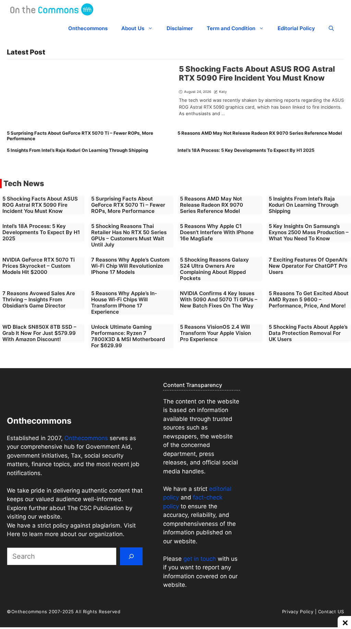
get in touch (200, 558)
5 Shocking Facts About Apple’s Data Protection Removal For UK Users (308, 333)
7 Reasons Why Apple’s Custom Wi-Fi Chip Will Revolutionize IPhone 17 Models (130, 265)
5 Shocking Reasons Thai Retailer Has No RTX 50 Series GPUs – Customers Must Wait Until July (129, 235)
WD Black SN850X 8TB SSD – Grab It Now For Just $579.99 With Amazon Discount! (39, 333)
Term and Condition (231, 28)
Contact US (331, 611)
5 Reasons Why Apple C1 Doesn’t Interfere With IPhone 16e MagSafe (217, 232)
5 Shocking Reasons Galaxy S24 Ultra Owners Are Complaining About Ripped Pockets (214, 268)
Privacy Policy (297, 611)
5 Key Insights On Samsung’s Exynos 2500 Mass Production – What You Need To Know (309, 232)
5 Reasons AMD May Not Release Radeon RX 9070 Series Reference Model (260, 133)
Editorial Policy (296, 28)
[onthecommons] (51, 9)
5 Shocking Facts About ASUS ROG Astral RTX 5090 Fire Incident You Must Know (257, 73)
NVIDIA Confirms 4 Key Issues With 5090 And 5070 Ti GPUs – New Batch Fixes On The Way (218, 299)
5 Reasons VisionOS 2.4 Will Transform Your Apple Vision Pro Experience (215, 333)
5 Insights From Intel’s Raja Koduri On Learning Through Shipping (77, 150)
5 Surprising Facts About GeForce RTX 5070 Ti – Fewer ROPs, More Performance (80, 135)
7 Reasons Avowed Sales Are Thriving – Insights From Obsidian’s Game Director (38, 299)
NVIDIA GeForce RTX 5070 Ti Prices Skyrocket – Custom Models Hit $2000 (38, 265)
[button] (331, 28)
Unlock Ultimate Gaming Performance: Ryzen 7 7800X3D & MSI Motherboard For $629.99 (128, 336)
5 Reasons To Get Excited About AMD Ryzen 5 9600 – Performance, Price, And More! (309, 299)
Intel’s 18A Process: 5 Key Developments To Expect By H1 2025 (246, 150)
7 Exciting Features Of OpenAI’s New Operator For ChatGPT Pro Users (308, 265)
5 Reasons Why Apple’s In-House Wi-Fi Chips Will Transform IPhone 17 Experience (124, 302)
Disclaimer (180, 28)
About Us (132, 28)
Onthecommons (88, 28)
